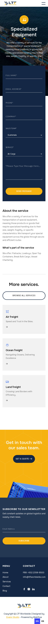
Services (7, 581)
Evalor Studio (12, 617)
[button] (39, 3)
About (5, 577)
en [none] (37, 621)
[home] (10, 3)
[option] (42, 621)
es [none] (42, 621)
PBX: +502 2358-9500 (33, 572)
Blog (5, 591)
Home (5, 572)
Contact (6, 586)
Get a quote (24, 459)
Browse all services (24, 295)
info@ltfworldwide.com (34, 577)
